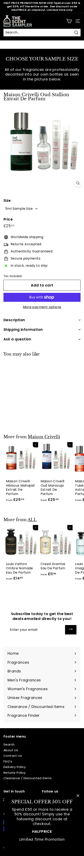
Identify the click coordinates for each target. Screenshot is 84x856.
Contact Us (12, 755)
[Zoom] (78, 183)
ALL (32, 519)
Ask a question (17, 339)
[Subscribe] (70, 630)
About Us (10, 750)
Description (14, 320)
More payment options (42, 307)
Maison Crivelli (44, 436)
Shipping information (23, 329)
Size (7, 200)
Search (8, 744)
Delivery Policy (14, 767)
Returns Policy (14, 772)
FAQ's (7, 761)
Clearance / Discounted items (27, 778)
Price (8, 219)
